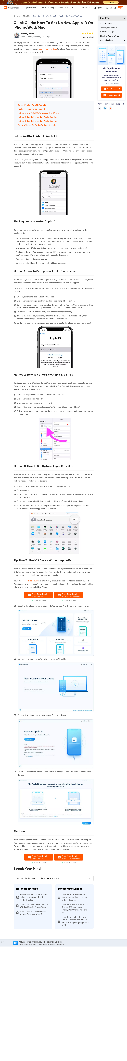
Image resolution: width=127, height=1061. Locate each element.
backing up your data (48, 49)
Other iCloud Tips (107, 40)
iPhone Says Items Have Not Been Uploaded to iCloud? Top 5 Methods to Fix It (34, 897)
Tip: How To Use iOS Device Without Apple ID (37, 125)
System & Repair (31, 8)
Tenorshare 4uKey (30, 581)
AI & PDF (75, 8)
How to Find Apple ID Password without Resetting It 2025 (33, 912)
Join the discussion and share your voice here (40, 878)
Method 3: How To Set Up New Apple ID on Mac (37, 121)
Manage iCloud (106, 23)
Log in (120, 8)
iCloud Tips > (28, 16)
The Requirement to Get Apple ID (32, 109)
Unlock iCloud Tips (107, 32)
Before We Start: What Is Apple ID (32, 105)
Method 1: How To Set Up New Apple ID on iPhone (38, 113)
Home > (19, 16)
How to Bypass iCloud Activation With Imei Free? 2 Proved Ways (34, 905)
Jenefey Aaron (27, 34)
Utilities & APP (63, 8)
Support (99, 8)
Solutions (85, 8)
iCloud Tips (45, 37)
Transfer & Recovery (47, 8)
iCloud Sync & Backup (108, 28)
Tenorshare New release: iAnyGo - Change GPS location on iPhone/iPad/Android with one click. (76, 908)
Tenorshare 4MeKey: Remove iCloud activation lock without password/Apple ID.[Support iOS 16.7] (75, 921)
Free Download (113, 89)
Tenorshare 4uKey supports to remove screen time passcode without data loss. (74, 897)
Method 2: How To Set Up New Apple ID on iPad (37, 117)
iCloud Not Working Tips (109, 36)
